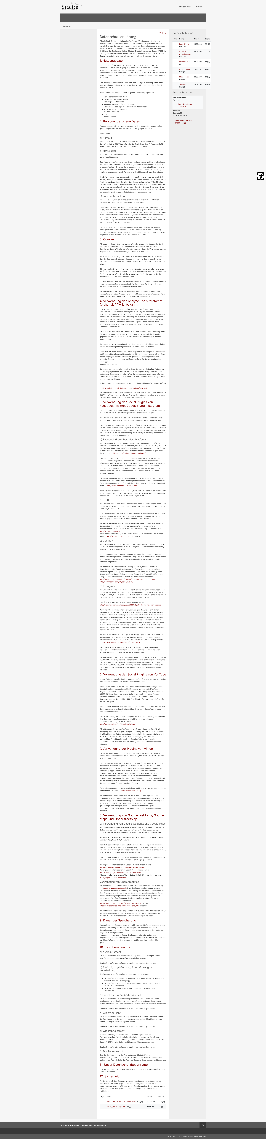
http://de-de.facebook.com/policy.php (122, 486)
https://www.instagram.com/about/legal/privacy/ (121, 642)
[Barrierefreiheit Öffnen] (261, 176)
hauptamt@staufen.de (183, 120)
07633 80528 (180, 107)
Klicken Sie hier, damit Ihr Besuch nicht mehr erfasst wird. (124, 388)
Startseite (65, 1125)
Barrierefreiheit (100, 1125)
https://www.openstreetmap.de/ (114, 888)
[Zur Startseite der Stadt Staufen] (72, 7)
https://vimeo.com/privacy (131, 791)
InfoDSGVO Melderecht (116, 1107)
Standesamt (184, 84)
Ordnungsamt (184, 69)
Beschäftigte (184, 44)
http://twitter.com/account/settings (121, 536)
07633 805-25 (180, 123)
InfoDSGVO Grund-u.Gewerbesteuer (121, 1102)
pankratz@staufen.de (183, 104)
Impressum (75, 1125)
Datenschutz (87, 1125)
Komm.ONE (203, 1136)
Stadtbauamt (184, 77)
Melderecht (184, 62)
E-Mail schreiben (184, 7)
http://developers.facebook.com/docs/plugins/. (127, 453)
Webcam (199, 7)
